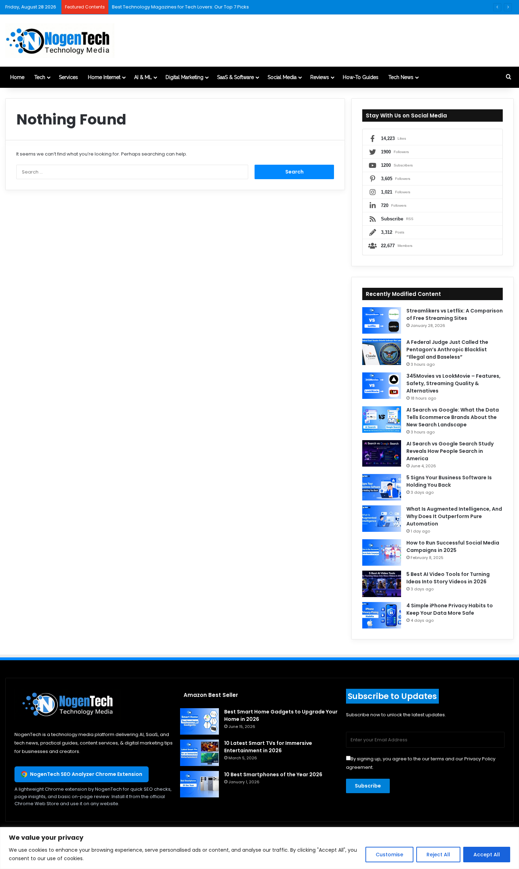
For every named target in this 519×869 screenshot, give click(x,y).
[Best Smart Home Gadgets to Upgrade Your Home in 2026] (199, 721)
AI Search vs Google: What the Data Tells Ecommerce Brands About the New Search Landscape (452, 417)
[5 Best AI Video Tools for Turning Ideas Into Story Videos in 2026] (381, 584)
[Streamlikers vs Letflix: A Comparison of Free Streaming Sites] (381, 320)
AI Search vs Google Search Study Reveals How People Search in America (450, 451)
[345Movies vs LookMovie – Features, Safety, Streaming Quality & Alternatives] (381, 385)
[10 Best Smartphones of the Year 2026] (199, 784)
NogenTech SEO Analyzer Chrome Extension (86, 774)
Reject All (438, 854)
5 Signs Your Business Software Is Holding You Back (449, 481)
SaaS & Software (235, 77)
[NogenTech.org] (59, 40)
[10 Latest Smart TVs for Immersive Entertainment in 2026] (199, 753)
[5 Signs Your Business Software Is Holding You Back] (381, 487)
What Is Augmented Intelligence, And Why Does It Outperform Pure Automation (454, 516)
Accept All (486, 854)
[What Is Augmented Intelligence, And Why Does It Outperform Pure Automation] (381, 518)
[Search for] (508, 77)
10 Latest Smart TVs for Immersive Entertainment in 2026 (268, 747)
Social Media (282, 77)
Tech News (400, 77)
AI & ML (143, 77)
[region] (259, 848)
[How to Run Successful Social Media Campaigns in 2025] (381, 552)
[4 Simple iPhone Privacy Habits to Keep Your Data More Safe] (381, 615)
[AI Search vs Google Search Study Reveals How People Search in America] (381, 453)
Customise (389, 854)
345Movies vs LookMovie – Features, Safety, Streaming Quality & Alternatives (453, 383)
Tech (39, 77)
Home (17, 77)
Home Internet (104, 77)
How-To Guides (360, 77)
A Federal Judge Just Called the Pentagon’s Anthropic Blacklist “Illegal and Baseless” (447, 349)
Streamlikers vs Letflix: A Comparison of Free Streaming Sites (454, 314)
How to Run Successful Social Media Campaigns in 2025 (452, 546)
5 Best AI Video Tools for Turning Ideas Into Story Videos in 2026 (448, 578)
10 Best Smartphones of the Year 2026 (273, 774)
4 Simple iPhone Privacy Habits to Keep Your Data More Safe (449, 609)
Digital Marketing (184, 77)
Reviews (319, 77)
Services (68, 77)
